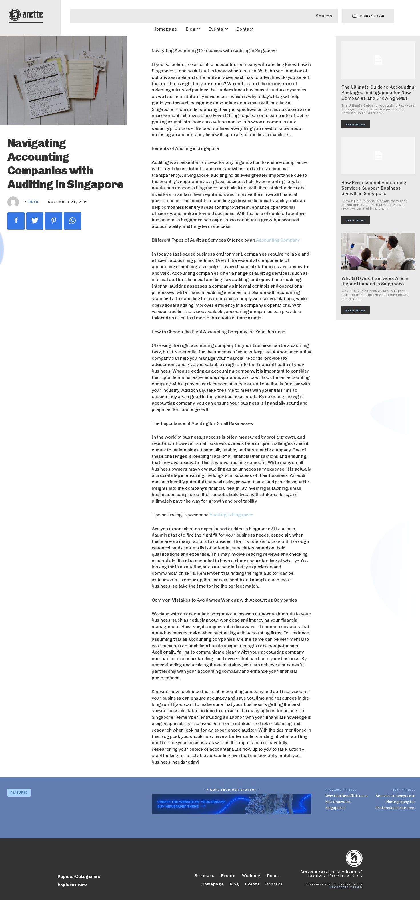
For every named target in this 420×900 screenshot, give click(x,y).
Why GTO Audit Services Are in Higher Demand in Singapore (374, 281)
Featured (19, 793)
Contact (274, 884)
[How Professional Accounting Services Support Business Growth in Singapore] (378, 155)
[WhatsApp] (72, 221)
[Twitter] (34, 221)
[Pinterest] (53, 221)
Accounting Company (278, 240)
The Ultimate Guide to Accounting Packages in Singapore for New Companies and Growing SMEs (378, 92)
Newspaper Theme (345, 886)
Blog (234, 884)
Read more (355, 124)
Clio (33, 202)
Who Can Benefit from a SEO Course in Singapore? (346, 802)
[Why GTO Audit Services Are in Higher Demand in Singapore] (378, 251)
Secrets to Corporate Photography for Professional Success (395, 802)
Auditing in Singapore (231, 514)
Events (252, 884)
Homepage (212, 884)
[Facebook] (16, 221)
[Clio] (14, 202)
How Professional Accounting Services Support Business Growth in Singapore (373, 188)
